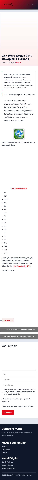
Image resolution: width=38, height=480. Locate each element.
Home (4, 446)
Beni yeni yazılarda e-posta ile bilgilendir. (18, 406)
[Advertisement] (19, 34)
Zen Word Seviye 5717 (21, 266)
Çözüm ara (6, 450)
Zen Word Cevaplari (19, 188)
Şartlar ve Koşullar (8, 468)
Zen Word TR (8, 320)
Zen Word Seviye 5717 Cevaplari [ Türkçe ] (18, 336)
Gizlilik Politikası (7, 462)
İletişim (4, 453)
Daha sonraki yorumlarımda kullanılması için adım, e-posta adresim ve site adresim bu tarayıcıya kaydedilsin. (20, 391)
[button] (27, 4)
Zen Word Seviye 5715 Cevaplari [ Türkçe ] (20, 329)
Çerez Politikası (7, 465)
